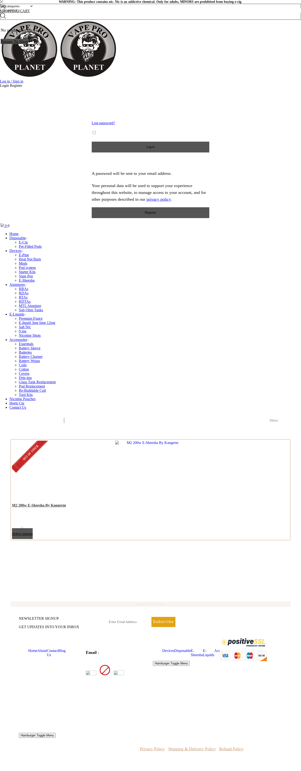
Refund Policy (231, 749)
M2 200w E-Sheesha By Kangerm (39, 505)
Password (101, 112)
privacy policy (159, 199)
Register (150, 212)
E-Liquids (208, 653)
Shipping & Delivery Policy (192, 749)
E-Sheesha (197, 653)
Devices (168, 651)
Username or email (110, 95)
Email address (106, 161)
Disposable (182, 651)
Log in (151, 147)
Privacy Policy (152, 749)
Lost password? (103, 123)
